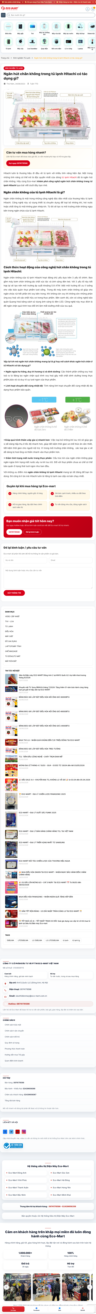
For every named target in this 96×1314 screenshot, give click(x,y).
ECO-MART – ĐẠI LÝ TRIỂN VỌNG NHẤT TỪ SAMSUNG (42, 842)
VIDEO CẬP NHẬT (12, 616)
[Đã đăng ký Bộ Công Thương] (13, 1146)
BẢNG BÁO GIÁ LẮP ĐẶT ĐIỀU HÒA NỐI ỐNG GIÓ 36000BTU (44, 697)
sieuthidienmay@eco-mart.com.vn (31, 996)
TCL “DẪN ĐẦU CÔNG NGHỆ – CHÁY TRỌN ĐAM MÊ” (41, 757)
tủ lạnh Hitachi (69, 177)
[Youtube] (17, 1132)
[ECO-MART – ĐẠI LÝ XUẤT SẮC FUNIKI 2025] (11, 819)
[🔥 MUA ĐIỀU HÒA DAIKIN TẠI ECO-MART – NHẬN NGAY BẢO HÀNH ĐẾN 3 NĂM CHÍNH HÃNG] (11, 875)
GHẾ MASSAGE (11, 651)
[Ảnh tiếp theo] (89, 1287)
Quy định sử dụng (12, 1043)
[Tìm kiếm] (9, 15)
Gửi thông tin (14, 593)
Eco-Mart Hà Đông (61, 1180)
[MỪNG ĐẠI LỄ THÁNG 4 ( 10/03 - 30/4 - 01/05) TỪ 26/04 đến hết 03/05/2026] (11, 770)
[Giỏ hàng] (93, 9)
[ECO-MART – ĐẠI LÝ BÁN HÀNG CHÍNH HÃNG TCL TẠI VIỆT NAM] (11, 834)
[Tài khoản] (88, 9)
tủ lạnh (65, 940)
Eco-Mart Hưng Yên (62, 1187)
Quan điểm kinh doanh (14, 1061)
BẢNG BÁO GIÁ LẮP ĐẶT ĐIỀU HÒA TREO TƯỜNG (39, 749)
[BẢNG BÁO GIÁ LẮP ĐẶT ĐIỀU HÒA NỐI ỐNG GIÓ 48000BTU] (11, 716)
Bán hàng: (14, 1082)
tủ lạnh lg (76, 940)
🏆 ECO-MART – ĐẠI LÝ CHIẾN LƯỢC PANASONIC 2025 (42, 794)
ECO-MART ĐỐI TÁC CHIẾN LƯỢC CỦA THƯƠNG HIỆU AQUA (44, 861)
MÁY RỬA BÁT (11, 661)
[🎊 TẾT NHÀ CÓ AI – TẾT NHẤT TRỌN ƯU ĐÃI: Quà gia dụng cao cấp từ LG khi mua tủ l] (11, 923)
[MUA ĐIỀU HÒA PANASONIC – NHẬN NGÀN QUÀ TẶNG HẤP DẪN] (11, 902)
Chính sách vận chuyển (14, 1031)
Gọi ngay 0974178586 (18, 163)
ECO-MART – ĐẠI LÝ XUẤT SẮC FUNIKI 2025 (37, 812)
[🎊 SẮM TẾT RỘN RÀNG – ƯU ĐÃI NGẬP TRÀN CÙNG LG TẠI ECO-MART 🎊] (11, 914)
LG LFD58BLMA (52, 940)
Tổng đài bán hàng (12, 1100)
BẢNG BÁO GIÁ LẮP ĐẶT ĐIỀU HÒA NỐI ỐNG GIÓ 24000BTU (44, 726)
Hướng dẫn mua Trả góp (15, 1055)
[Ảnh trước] (6, 1287)
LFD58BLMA (23, 940)
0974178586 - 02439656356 (62, 1206)
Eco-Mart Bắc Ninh (17, 1195)
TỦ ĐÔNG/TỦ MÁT (12, 656)
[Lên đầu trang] (92, 1292)
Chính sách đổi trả (12, 1037)
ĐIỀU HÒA (9, 631)
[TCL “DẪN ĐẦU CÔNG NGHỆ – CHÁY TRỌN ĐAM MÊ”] (11, 759)
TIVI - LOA (9, 621)
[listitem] (17, 1287)
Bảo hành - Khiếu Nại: (20, 1088)
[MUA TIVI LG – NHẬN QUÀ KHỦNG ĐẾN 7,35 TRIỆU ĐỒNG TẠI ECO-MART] (11, 742)
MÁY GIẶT (9, 636)
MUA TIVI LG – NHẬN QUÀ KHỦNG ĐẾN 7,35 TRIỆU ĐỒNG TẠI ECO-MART (49, 740)
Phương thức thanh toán (15, 1049)
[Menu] (3, 15)
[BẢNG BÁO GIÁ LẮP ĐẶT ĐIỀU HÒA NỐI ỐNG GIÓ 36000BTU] (11, 702)
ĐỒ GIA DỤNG (11, 641)
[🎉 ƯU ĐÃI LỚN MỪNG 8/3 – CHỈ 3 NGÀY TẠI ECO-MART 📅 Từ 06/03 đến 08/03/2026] (11, 887)
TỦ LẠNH (9, 626)
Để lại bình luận (32, 532)
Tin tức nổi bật (12, 671)
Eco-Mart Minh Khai (62, 1195)
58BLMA (10, 940)
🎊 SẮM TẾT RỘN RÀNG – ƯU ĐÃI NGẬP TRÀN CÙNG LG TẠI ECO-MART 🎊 (50, 911)
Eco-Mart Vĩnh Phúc (17, 1180)
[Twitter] (11, 1132)
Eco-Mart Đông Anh (17, 1173)
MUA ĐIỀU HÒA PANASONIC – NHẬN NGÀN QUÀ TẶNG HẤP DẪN (46, 897)
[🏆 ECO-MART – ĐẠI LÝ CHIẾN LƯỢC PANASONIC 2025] (11, 801)
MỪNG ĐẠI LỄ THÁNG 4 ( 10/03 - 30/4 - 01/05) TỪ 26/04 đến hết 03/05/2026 (51, 765)
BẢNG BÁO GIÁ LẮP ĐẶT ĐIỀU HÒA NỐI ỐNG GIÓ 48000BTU (44, 711)
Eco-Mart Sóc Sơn (61, 1173)
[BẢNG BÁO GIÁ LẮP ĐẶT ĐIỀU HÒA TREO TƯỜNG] (11, 750)
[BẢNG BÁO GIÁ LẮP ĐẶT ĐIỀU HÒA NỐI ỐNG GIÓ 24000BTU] (11, 731)
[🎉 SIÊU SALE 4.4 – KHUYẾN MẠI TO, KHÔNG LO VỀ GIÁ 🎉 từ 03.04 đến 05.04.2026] (11, 785)
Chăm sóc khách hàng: (20, 1094)
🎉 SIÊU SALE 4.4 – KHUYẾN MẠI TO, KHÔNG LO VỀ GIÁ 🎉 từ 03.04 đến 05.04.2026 (54, 780)
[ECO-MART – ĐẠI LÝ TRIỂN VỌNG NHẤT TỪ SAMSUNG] (11, 849)
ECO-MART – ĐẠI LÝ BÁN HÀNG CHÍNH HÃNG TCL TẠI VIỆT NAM (46, 831)
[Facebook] (5, 1132)
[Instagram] (24, 1132)
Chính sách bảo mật (13, 1025)
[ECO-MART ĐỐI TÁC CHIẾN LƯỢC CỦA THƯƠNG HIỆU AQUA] (11, 864)
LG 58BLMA (37, 940)
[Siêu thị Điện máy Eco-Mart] (9, 8)
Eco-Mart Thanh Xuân (18, 1187)
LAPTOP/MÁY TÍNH (13, 646)
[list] (48, 1287)
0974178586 (14, 532)
